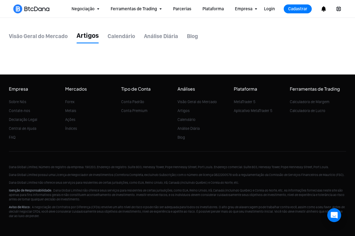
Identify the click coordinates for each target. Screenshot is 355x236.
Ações (70, 119)
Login (269, 8)
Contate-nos (19, 110)
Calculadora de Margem (309, 102)
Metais (70, 110)
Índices (71, 128)
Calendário (187, 119)
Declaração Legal (23, 119)
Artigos (184, 110)
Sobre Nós (17, 102)
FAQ (12, 137)
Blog (181, 137)
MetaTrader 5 (244, 102)
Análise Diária (189, 128)
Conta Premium (134, 110)
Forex (70, 102)
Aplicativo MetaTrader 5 (253, 110)
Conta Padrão (132, 102)
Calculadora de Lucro (307, 110)
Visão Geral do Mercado (197, 102)
